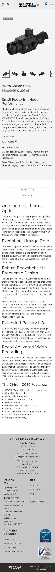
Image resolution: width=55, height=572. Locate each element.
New (17, 162)
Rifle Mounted (26, 162)
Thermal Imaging (40, 152)
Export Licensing (37, 502)
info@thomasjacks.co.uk (29, 457)
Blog (31, 493)
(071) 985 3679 (12, 498)
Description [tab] (27, 189)
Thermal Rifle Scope (28, 165)
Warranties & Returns (13, 552)
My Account (34, 489)
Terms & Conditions (12, 543)
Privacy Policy (10, 547)
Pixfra (16, 152)
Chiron (11, 162)
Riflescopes (25, 152)
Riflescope (39, 162)
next (47, 42)
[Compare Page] (15, 142)
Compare (9, 142)
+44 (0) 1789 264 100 (28, 454)
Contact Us (9, 539)
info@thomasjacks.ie (15, 501)
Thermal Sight (46, 165)
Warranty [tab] (27, 195)
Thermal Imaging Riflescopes (16, 155)
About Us (33, 485)
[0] (40, 5)
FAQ (31, 498)
